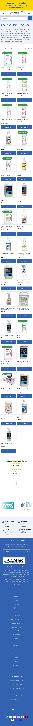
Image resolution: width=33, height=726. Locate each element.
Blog (16, 600)
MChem (16, 661)
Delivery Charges (16, 623)
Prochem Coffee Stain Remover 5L (8, 227)
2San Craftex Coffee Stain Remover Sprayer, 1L (7, 444)
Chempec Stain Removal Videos (16, 692)
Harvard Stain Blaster (22, 172)
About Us (16, 592)
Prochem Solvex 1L (21, 147)
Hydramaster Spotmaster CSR (8, 416)
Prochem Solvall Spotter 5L (7, 361)
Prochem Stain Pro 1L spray (7, 93)
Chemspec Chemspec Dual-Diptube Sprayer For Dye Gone (24, 281)
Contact (16, 604)
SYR (16, 669)
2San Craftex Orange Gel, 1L (23, 199)
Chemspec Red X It (21, 226)
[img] (16, 463)
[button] (3, 13)
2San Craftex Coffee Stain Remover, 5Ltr (22, 389)
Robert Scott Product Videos (16, 696)
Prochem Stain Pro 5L (6, 67)
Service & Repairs (16, 589)
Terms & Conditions (16, 619)
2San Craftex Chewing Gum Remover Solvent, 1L (23, 362)
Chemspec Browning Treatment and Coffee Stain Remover (24, 308)
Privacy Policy (16, 631)
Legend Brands (16, 654)
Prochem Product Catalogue (16, 688)
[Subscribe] (28, 551)
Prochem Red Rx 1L (21, 335)
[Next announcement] (30, 5)
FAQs (16, 638)
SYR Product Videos (16, 699)
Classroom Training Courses (16, 680)
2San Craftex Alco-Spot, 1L (7, 335)
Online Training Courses (16, 684)
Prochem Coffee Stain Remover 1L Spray (8, 120)
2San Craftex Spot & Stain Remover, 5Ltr (7, 281)
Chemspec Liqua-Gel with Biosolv (23, 416)
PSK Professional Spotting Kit (8, 388)
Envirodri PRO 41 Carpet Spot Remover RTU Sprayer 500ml (23, 254)
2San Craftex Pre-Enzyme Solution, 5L (7, 199)
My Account (16, 608)
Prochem (16, 650)
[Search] (30, 18)
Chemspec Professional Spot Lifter (7, 254)
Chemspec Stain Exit (6, 147)
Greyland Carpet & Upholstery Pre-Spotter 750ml (8, 308)
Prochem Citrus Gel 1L (22, 67)
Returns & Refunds (16, 627)
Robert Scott (16, 665)
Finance (16, 596)
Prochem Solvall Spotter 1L (23, 119)
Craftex (16, 657)
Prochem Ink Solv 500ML (22, 93)
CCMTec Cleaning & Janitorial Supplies (20, 722)
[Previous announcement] (3, 5)
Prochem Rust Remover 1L (7, 172)
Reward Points (16, 634)
